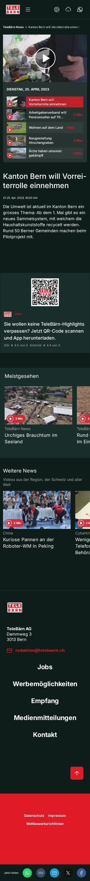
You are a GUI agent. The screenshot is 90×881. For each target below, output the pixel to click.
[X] (68, 873)
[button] (40, 873)
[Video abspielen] (45, 58)
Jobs (45, 667)
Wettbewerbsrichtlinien (45, 824)
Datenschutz (34, 815)
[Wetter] (68, 9)
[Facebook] (81, 873)
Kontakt (45, 735)
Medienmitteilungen (45, 718)
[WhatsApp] (27, 873)
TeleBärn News (13, 27)
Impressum (57, 815)
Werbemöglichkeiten (45, 684)
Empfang (45, 701)
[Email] (54, 873)
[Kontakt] (80, 9)
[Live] (57, 9)
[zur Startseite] (13, 9)
